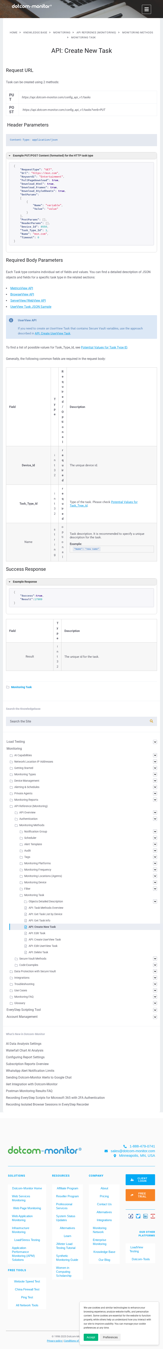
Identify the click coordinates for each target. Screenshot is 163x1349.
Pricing (104, 1196)
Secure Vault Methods (32, 958)
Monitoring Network (99, 1230)
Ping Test (27, 1297)
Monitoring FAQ (24, 996)
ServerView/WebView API (28, 300)
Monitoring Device (35, 882)
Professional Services (64, 1206)
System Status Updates (65, 1218)
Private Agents (23, 793)
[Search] (151, 721)
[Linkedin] (145, 1216)
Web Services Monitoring (21, 1198)
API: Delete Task (38, 952)
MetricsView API (21, 288)
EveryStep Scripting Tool (24, 1010)
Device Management (26, 780)
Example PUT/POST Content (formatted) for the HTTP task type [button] (53, 155)
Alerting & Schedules (26, 787)
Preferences (110, 1337)
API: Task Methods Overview (46, 907)
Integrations (21, 977)
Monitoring (14, 748)
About (104, 1188)
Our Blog (104, 1259)
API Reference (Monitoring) (31, 806)
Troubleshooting (24, 984)
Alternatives (67, 1228)
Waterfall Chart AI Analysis (24, 1050)
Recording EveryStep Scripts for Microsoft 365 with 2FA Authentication (55, 1098)
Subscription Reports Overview (27, 1064)
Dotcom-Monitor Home (27, 1188)
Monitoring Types (25, 774)
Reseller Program (67, 1196)
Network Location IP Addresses (33, 761)
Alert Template (33, 844)
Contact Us (104, 1204)
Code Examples (28, 965)
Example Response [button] (25, 581)
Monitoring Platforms (37, 863)
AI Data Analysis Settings (23, 1044)
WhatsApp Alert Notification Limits (30, 1071)
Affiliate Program (67, 1188)
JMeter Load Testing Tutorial (65, 1246)
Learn (67, 1236)
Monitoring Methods (31, 825)
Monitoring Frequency (37, 869)
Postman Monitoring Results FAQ (29, 1091)
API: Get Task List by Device (45, 914)
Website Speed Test (27, 1281)
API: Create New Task (42, 926)
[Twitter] (138, 1216)
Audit (27, 850)
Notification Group (35, 831)
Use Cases (20, 990)
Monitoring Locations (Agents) (43, 876)
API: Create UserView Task (52, 333)
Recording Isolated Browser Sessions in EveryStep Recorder (47, 1104)
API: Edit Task (37, 933)
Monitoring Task (21, 687)
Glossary (19, 1003)
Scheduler (30, 837)
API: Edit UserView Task (43, 945)
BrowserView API (22, 294)
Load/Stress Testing (27, 1240)
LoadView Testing (136, 1249)
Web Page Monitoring (27, 1208)
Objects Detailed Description (46, 901)
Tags (27, 856)
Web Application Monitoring (22, 1218)
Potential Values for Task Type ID (104, 347)
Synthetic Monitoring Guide (67, 1257)
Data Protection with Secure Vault (35, 971)
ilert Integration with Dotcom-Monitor (31, 1084)
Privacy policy (55, 1340)
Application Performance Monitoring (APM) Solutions (23, 1253)
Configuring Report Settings (25, 1057)
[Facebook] (131, 1216)
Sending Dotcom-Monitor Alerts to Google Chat (39, 1077)
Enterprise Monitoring (99, 1242)
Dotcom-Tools (140, 1259)
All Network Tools (27, 1305)
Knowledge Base (104, 1251)
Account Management (22, 1017)
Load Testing (16, 742)
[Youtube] (153, 1216)
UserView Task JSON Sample (30, 307)
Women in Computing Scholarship (63, 1271)
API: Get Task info (39, 920)
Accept (91, 1337)
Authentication (28, 818)
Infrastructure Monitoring (20, 1230)
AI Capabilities (23, 755)
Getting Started (23, 768)
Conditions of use (74, 1340)
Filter (27, 888)
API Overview (27, 812)
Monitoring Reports (26, 799)
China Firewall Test (27, 1289)
